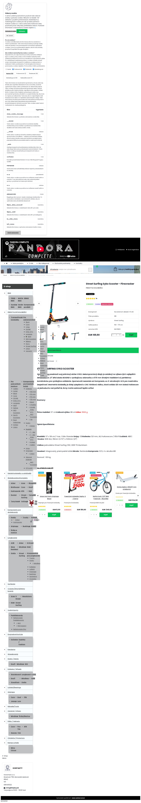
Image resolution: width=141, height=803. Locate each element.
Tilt (31, 419)
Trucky (25, 517)
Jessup (14, 701)
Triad (42, 375)
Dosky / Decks (13, 659)
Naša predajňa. (18, 263)
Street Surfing (31, 346)
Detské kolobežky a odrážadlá (19, 473)
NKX (19, 623)
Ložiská (32, 569)
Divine (32, 426)
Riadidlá (28, 429)
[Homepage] (6, 263)
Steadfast (15, 682)
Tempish (32, 495)
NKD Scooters (31, 339)
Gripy (28, 448)
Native (42, 351)
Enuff (31, 487)
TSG (19, 733)
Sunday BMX (14, 306)
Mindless (22, 547)
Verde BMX (20, 306)
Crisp (28, 327)
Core (27, 324)
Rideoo (28, 341)
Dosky (28, 423)
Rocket (14, 495)
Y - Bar (32, 435)
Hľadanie (54, 269)
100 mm (33, 392)
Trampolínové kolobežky (17, 318)
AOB (12, 543)
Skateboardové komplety (18, 478)
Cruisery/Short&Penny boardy (16, 590)
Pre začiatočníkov (29, 318)
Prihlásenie (121, 250)
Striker (42, 358)
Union (28, 349)
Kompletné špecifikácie (52, 350)
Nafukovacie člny (19, 629)
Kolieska (29, 389)
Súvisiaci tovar (50, 361)
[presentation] (39, 303)
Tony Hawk (15, 501)
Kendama (11, 649)
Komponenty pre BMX (29, 306)
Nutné (9, 69)
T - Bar (32, 432)
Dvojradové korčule (15, 634)
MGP (29, 337)
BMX (9, 293)
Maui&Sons (27, 596)
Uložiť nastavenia (13, 233)
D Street (30, 543)
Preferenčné (18, 69)
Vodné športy (13, 610)
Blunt (28, 322)
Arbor (13, 483)
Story (28, 344)
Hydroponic (15, 491)
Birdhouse (15, 487)
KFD (22, 491)
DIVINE (28, 329)
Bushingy (26, 526)
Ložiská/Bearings (14, 687)
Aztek (15, 391)
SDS (26, 664)
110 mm (32, 394)
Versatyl (29, 351)
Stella (13, 553)
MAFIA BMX (20, 299)
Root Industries (43, 364)
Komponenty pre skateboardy (14, 511)
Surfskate (11, 584)
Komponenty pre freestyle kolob (28, 383)
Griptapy (14, 526)
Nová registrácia (133, 250)
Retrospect (22, 626)
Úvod (5, 275)
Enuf (19, 697)
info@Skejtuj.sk (12, 788)
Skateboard (16, 674)
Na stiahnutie (48, 356)
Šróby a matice (14, 531)
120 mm (33, 399)
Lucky (42, 346)
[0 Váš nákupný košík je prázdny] (126, 269)
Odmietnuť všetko (10, 31)
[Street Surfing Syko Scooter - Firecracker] (58, 303)
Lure (19, 701)
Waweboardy (13, 654)
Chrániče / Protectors (16, 738)
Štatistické (28, 69)
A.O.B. (33, 674)
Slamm (14, 733)
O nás (31, 263)
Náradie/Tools (13, 706)
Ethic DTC (29, 332)
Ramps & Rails (13, 743)
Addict (15, 389)
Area (23, 483)
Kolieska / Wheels (14, 669)
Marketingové (39, 69)
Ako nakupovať (43, 263)
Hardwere (33, 576)
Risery (33, 526)
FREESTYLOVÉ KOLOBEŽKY (17, 275)
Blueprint (32, 483)
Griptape (29, 451)
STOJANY (29, 468)
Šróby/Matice (24, 716)
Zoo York (36, 502)
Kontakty (79, 263)
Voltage (24, 501)
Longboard (26, 674)
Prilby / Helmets (14, 721)
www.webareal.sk (78, 798)
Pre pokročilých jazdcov (16, 383)
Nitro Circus (13, 749)
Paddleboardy (17, 615)
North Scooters (16, 416)
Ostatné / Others (14, 711)
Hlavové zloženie (29, 458)
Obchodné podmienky (62, 263)
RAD (30, 491)
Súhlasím (22, 31)
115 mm (32, 397)
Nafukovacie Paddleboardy (18, 619)
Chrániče (32, 579)
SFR (25, 726)
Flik (25, 697)
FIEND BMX (13, 299)
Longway (29, 334)
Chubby (33, 405)
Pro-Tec (19, 727)
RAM (29, 547)
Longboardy (12, 538)
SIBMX (26, 298)
